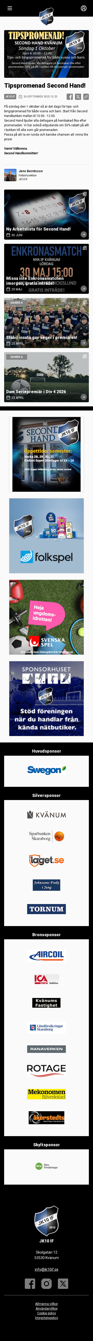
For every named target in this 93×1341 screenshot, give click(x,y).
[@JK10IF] (63, 1284)
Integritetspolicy (46, 1318)
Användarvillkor (47, 1308)
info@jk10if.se (46, 1269)
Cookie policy (46, 1313)
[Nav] (9, 8)
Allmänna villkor (46, 1304)
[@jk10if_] (46, 1284)
